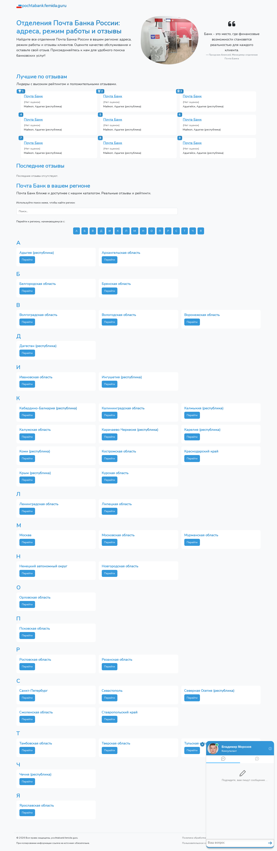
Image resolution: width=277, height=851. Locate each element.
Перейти (27, 260)
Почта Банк (33, 96)
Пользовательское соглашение (200, 843)
